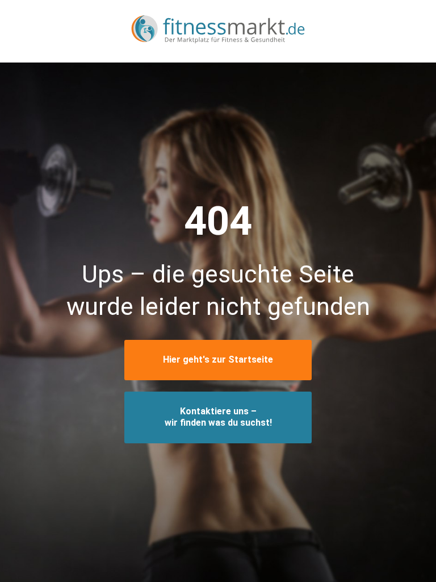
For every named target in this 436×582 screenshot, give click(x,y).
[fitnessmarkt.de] (218, 31)
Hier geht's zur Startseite (218, 359)
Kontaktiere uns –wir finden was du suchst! (218, 417)
